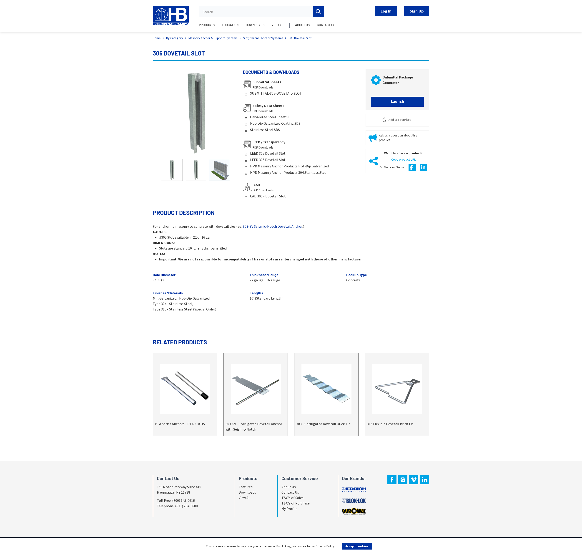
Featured (246, 486)
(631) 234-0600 (186, 506)
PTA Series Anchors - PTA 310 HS (180, 423)
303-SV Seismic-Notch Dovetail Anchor (272, 226)
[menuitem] (208, 27)
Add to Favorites (400, 120)
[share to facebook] (412, 167)
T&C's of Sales (292, 497)
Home (157, 38)
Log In (386, 11)
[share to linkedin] (423, 167)
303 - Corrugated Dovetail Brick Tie (323, 423)
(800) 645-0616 (183, 500)
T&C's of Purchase (295, 503)
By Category (174, 38)
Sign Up (417, 11)
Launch (397, 101)
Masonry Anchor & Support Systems (213, 38)
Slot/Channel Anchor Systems (263, 38)
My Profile (289, 508)
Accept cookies (356, 546)
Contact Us (290, 492)
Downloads (247, 492)
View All (245, 497)
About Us (288, 486)
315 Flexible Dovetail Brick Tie (390, 423)
